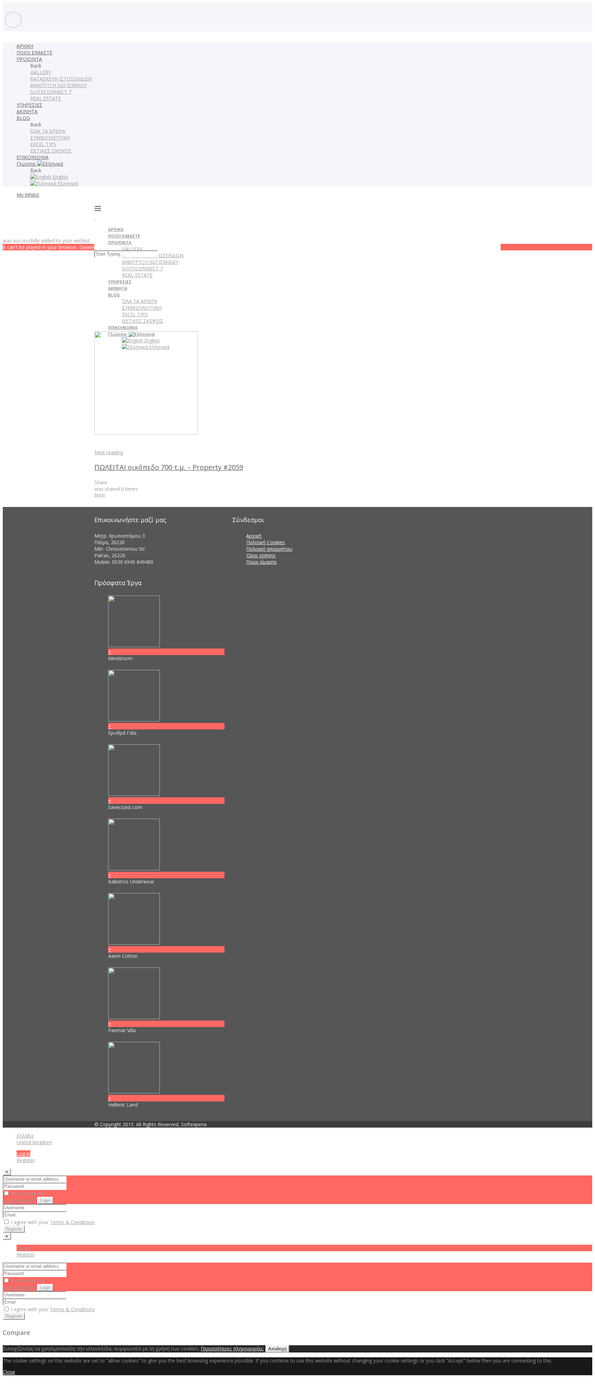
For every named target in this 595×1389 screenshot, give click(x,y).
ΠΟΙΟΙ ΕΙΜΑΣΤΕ (34, 52)
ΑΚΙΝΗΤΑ (27, 111)
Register (26, 1160)
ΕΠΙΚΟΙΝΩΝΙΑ (33, 157)
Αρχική (253, 535)
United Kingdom (34, 1142)
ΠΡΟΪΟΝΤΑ (29, 59)
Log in (23, 1153)
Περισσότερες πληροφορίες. (232, 1348)
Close (9, 1372)
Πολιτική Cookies (265, 542)
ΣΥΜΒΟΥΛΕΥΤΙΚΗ (50, 137)
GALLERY (40, 72)
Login (45, 1200)
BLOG (23, 118)
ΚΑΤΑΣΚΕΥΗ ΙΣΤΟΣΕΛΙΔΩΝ (61, 78)
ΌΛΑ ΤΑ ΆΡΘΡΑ (47, 131)
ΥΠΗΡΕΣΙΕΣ (29, 105)
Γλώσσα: (27, 163)
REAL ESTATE (45, 98)
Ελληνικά (67, 183)
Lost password (19, 1200)
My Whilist (28, 194)
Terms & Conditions (72, 1222)
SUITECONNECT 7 (50, 92)
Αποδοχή (277, 1348)
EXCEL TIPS (43, 144)
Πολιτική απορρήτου (269, 549)
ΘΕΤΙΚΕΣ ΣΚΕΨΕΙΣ (51, 150)
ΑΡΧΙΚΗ (25, 46)
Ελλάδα (25, 1135)
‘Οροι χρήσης (260, 555)
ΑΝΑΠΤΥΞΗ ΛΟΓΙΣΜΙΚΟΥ (58, 85)
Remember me (27, 1193)
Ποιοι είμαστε (261, 562)
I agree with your (52, 1222)
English (59, 177)
